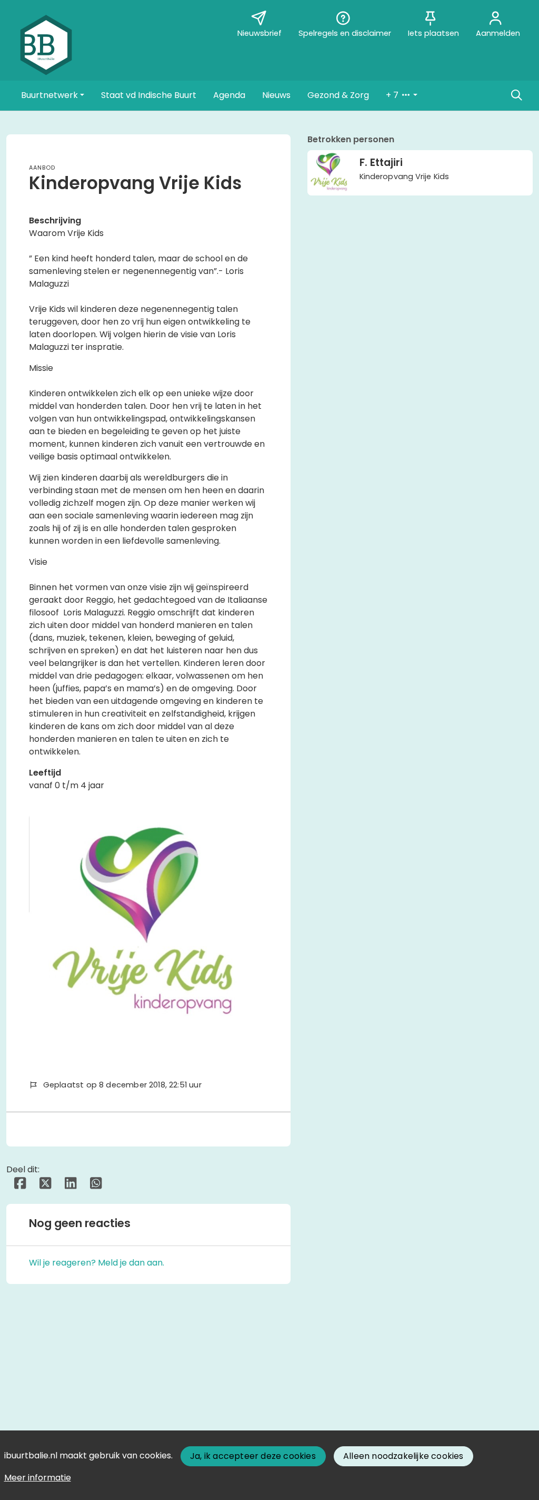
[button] (53, 95)
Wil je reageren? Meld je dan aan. (96, 1263)
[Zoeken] (516, 95)
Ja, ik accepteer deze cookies (253, 1456)
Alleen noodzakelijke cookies (403, 1456)
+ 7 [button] (393, 95)
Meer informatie (37, 1478)
